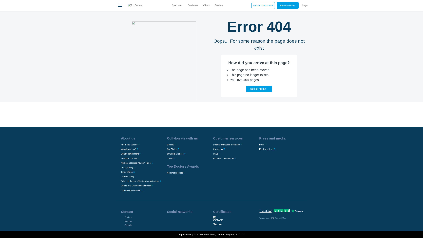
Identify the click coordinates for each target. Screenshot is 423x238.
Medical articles (266, 149)
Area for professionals (263, 5)
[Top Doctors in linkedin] (179, 220)
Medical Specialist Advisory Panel (136, 163)
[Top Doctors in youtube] (189, 220)
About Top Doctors (129, 145)
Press (261, 145)
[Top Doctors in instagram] (174, 220)
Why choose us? (128, 149)
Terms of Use (127, 172)
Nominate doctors (175, 173)
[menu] (120, 5)
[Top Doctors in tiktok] (194, 220)
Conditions (193, 5)
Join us (170, 158)
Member (128, 221)
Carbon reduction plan (131, 190)
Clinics (206, 5)
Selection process (129, 158)
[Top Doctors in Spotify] (199, 220)
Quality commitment (130, 154)
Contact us (218, 149)
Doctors (170, 145)
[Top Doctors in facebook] (169, 220)
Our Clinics (172, 149)
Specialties (177, 5)
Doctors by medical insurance (226, 145)
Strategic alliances (175, 154)
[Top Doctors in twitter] (184, 220)
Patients (128, 225)
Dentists (219, 5)
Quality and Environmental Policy (136, 186)
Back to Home (258, 88)
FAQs (215, 154)
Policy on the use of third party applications (140, 181)
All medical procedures (223, 158)
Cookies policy (127, 177)
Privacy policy (127, 167)
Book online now (287, 5)
